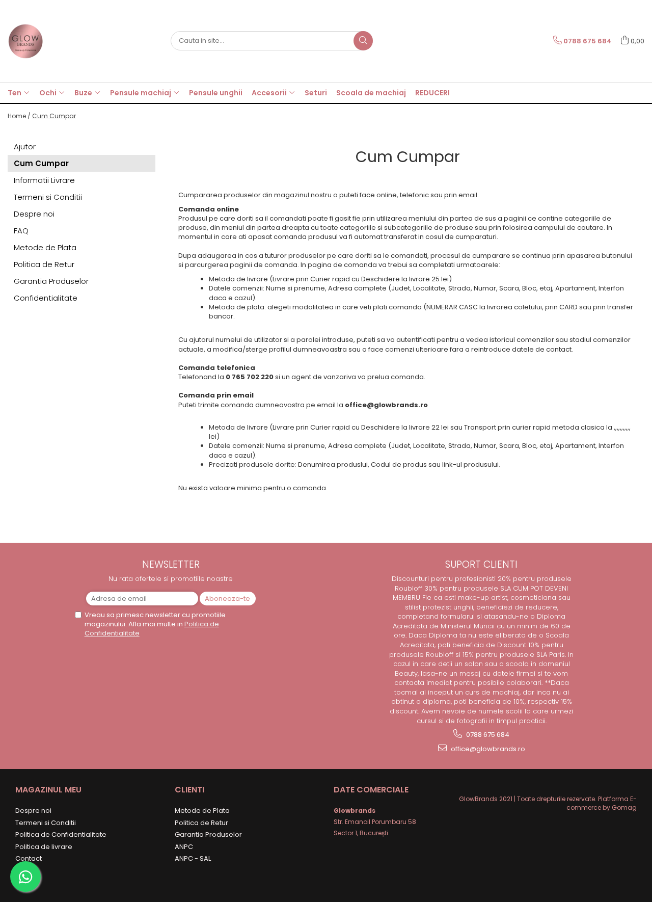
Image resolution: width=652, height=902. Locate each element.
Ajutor (25, 146)
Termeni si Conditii (48, 197)
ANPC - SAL (193, 858)
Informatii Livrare (44, 180)
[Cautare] (363, 40)
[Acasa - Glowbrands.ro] (59, 41)
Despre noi (34, 213)
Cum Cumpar (54, 116)
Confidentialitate (45, 298)
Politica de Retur (44, 264)
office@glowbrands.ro (487, 749)
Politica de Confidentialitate (60, 834)
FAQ (21, 230)
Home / (19, 116)
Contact (28, 858)
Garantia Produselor (51, 281)
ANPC (184, 847)
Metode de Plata (45, 247)
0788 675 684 (487, 734)
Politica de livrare (43, 847)
